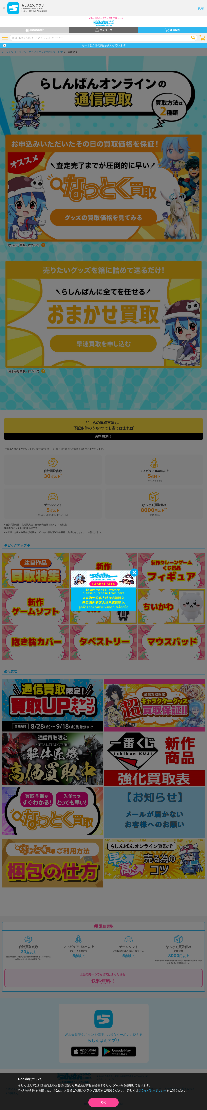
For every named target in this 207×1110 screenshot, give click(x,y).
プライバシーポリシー (152, 1090)
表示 (200, 8)
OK (103, 1102)
